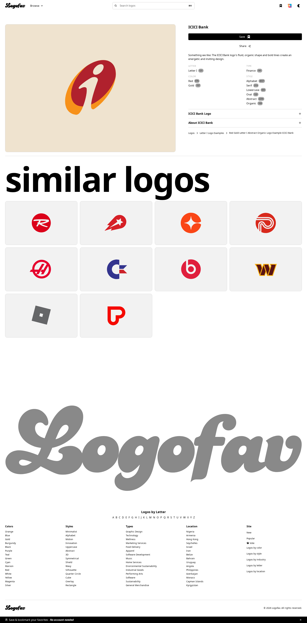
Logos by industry (256, 559)
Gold (7, 539)
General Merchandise (137, 585)
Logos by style (254, 553)
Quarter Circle (73, 573)
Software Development (138, 554)
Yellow (8, 577)
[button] (37, 6)
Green (8, 558)
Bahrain (190, 558)
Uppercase (71, 546)
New (249, 532)
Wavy (68, 566)
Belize (189, 554)
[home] (15, 6)
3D (67, 554)
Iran (188, 550)
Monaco (190, 577)
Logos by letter (254, 565)
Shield (69, 562)
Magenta (10, 581)
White (8, 573)
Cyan (7, 562)
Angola (190, 566)
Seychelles (191, 543)
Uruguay (191, 562)
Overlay (70, 581)
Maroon (9, 566)
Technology (132, 535)
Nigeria (190, 531)
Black (8, 546)
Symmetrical (72, 558)
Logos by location (256, 571)
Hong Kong (192, 539)
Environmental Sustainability (141, 566)
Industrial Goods (135, 569)
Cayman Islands (194, 581)
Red (7, 569)
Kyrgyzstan (192, 585)
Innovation (71, 543)
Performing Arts (134, 573)
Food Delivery (133, 546)
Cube (68, 577)
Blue (7, 535)
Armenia (190, 535)
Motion (69, 539)
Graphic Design (134, 531)
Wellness (130, 539)
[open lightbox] (90, 88)
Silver (8, 585)
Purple (8, 550)
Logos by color (254, 547)
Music (129, 558)
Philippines (192, 569)
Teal (7, 554)
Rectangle (71, 585)
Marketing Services (136, 543)
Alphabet (70, 535)
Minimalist (71, 531)
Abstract (70, 550)
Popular (251, 538)
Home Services (134, 562)
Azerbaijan (192, 573)
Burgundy (10, 543)
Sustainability (133, 581)
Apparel (130, 550)
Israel (189, 546)
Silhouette (71, 569)
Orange (9, 531)
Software (130, 577)
